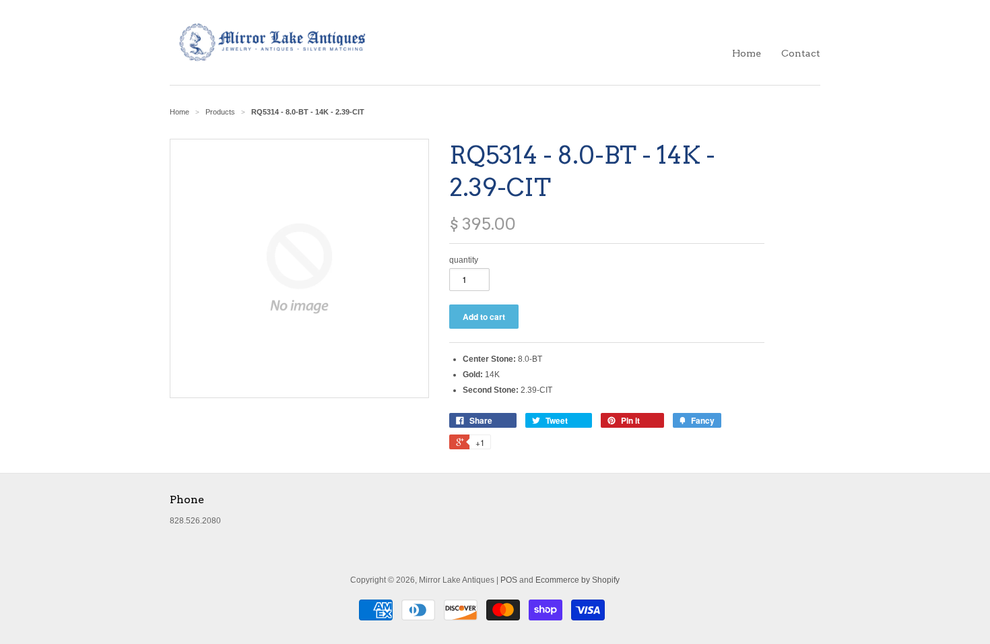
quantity (463, 260)
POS (508, 580)
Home (746, 53)
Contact (800, 53)
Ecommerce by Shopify (577, 580)
